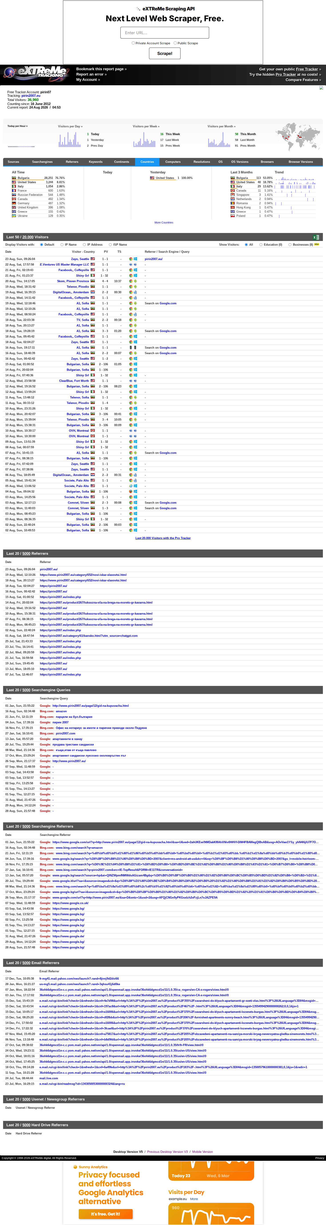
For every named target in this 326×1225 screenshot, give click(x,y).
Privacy (319, 1158)
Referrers (72, 161)
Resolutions (202, 161)
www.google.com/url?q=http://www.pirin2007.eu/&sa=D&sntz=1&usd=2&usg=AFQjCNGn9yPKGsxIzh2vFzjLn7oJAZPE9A (135, 897)
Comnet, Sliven (78, 502)
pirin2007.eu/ (154, 259)
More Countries (164, 222)
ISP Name (119, 244)
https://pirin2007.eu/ (53, 586)
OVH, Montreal (79, 430)
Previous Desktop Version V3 (167, 1151)
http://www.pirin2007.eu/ (69, 761)
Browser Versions (301, 161)
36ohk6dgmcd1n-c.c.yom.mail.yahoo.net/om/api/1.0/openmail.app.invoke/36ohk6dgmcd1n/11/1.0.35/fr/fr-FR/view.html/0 (121, 1045)
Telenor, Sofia (79, 397)
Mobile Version (202, 1151)
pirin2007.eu (31, 95)
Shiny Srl (82, 275)
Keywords (95, 161)
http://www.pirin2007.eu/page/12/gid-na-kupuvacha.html (91, 705)
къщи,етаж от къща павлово (76, 750)
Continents (121, 161)
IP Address (94, 244)
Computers (173, 161)
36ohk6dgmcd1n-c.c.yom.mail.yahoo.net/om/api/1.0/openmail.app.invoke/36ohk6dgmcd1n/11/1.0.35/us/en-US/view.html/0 (122, 1050)
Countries (147, 161)
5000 (26, 553)
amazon (61, 711)
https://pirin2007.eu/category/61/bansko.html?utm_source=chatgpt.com (89, 635)
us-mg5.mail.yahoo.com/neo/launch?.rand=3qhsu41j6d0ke (79, 984)
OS (220, 161)
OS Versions (239, 161)
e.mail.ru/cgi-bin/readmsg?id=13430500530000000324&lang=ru (82, 1083)
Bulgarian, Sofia (78, 364)
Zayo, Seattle (80, 259)
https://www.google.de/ (68, 936)
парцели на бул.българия (74, 716)
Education (272, 244)
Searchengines (42, 161)
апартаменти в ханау (67, 739)
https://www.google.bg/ (68, 908)
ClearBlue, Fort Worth (74, 380)
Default (49, 244)
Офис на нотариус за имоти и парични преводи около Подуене (101, 728)
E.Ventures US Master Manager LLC (64, 264)
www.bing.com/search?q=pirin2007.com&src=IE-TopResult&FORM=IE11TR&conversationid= (119, 870)
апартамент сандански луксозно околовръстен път (89, 755)
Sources (13, 161)
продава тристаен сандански (73, 744)
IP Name (70, 244)
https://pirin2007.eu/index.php (60, 597)
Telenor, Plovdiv (78, 286)
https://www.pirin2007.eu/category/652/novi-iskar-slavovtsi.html (83, 575)
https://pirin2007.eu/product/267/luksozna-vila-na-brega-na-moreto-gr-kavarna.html (96, 602)
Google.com (168, 303)
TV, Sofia (83, 320)
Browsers (267, 161)
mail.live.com (48, 1078)
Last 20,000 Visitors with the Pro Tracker (163, 538)
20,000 (27, 237)
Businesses (302, 244)
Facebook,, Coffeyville (74, 270)
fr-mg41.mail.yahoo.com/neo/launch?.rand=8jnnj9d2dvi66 (79, 978)
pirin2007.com (65, 733)
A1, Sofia (83, 303)
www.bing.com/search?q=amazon (79, 847)
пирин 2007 (61, 722)
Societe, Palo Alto (76, 480)
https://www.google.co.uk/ (70, 903)
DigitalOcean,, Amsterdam (71, 292)
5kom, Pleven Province (73, 281)
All (250, 244)
